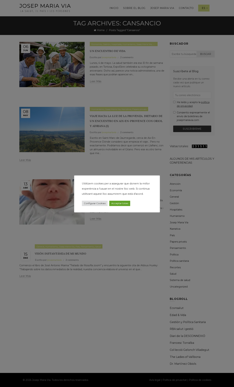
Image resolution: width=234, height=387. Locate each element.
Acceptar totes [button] (119, 203)
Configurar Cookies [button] (95, 203)
